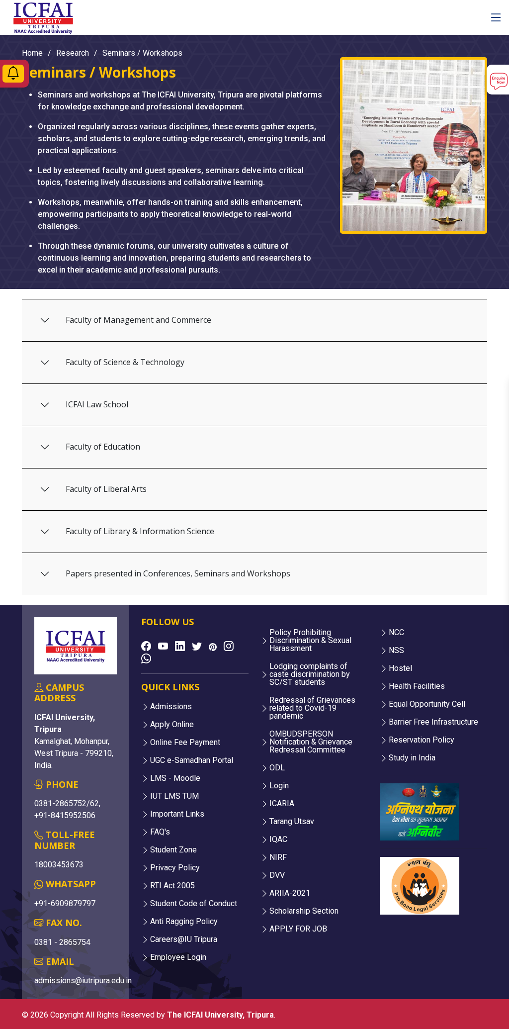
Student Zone (173, 850)
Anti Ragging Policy (184, 922)
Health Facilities (417, 686)
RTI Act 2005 (172, 886)
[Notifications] (13, 75)
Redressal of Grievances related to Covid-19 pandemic (312, 708)
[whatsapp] (146, 658)
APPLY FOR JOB (298, 929)
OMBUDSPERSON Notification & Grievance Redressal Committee (310, 742)
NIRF (278, 857)
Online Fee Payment (185, 743)
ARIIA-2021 (289, 893)
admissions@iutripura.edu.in (83, 980)
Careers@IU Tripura (183, 939)
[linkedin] (180, 646)
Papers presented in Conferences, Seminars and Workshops (178, 573)
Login (279, 786)
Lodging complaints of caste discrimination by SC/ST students (309, 674)
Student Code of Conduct (193, 904)
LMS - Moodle (175, 778)
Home (32, 53)
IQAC (278, 839)
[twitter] (197, 646)
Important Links (177, 814)
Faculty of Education (103, 446)
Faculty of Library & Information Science (140, 531)
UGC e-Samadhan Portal (191, 760)
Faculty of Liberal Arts (106, 488)
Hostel (400, 668)
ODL (277, 768)
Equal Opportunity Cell (427, 704)
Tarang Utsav (291, 822)
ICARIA (281, 804)
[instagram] (229, 646)
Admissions (171, 707)
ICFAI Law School (97, 404)
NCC (396, 633)
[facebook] (146, 646)
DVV (277, 875)
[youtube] (163, 646)
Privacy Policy (175, 868)
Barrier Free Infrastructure (433, 722)
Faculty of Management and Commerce (138, 319)
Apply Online (172, 725)
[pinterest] (213, 647)
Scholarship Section (304, 911)
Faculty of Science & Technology (125, 362)
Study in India (412, 758)
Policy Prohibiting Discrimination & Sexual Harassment (310, 641)
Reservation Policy (421, 740)
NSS (396, 651)
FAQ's (160, 832)
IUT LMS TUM (174, 796)
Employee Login (178, 957)
